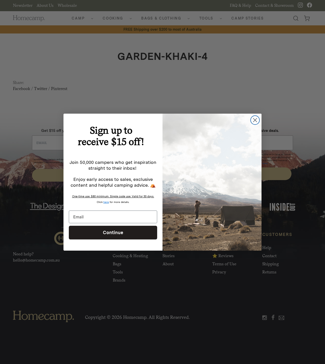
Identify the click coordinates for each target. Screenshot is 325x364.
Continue (113, 232)
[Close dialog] (255, 120)
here (106, 201)
